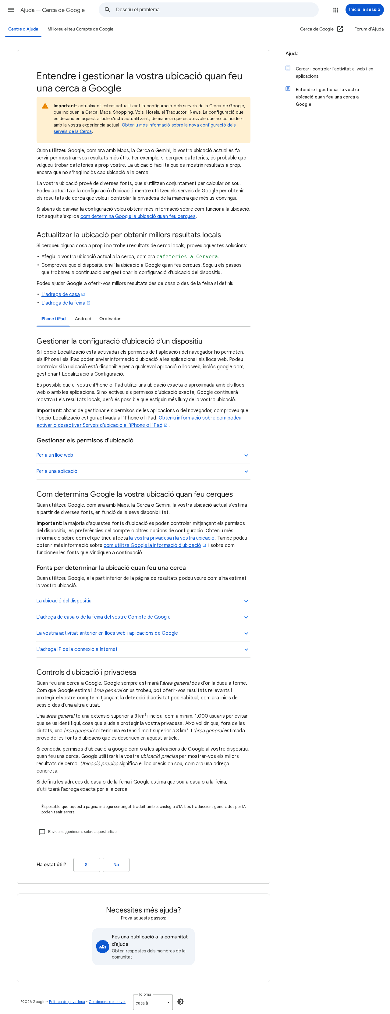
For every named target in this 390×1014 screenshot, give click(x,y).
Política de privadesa (67, 1001)
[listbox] (153, 1002)
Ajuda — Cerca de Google (52, 10)
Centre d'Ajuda (23, 29)
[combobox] (217, 10)
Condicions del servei (107, 1001)
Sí (87, 864)
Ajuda (292, 54)
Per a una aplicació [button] (57, 471)
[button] (11, 9)
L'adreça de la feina (63, 303)
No (116, 864)
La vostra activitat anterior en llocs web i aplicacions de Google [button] (107, 633)
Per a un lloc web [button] (54, 455)
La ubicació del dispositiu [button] (63, 601)
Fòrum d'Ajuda (369, 29)
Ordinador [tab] (110, 318)
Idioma (145, 994)
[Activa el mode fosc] (180, 1001)
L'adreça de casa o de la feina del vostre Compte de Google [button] (103, 617)
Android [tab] (83, 318)
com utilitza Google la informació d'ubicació (152, 545)
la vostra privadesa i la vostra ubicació (171, 538)
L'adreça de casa (60, 294)
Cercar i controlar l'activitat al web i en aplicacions (334, 72)
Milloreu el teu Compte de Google (80, 29)
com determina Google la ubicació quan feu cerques (138, 216)
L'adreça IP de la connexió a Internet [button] (77, 649)
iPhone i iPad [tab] (53, 318)
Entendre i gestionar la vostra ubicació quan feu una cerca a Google (327, 97)
